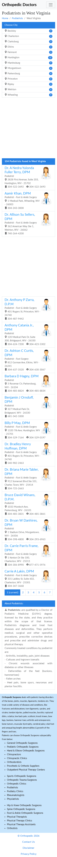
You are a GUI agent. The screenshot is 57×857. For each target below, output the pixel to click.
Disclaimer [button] (28, 848)
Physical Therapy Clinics (19, 820)
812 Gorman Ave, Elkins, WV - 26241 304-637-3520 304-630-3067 (25, 360)
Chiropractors (14, 754)
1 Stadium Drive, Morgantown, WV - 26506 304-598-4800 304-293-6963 (25, 530)
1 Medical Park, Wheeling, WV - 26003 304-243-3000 (22, 200)
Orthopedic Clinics (16, 784)
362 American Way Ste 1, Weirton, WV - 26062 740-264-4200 (21, 224)
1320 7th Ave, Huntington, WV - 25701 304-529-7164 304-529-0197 (25, 430)
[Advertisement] (28, 128)
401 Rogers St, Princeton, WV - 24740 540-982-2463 (22, 453)
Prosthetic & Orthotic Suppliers (23, 766)
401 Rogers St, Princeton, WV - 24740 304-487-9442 (22, 309)
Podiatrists (17, 18)
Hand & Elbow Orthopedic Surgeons (26, 750)
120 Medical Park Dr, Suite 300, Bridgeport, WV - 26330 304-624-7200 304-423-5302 (25, 334)
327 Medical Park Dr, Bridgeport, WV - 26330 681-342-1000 (19, 407)
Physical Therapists (17, 817)
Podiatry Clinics (15, 791)
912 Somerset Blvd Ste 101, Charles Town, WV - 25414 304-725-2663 (22, 479)
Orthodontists (14, 762)
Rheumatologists (15, 795)
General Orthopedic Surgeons (22, 743)
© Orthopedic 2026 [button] (28, 836)
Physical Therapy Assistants (21, 824)
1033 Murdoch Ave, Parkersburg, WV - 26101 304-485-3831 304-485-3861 (25, 504)
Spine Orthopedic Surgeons (21, 809)
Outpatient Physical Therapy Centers (26, 770)
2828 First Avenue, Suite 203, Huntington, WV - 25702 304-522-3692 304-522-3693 (25, 177)
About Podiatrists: (14, 603)
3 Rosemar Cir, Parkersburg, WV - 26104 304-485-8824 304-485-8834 (25, 383)
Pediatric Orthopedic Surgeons (23, 747)
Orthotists (12, 828)
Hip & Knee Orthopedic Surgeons (24, 805)
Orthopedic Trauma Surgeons (22, 780)
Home (5, 18)
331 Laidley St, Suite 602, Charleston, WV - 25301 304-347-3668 (21, 578)
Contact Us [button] (28, 842)
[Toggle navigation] (50, 5)
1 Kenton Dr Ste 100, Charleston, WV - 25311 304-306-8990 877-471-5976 (25, 555)
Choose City (11, 25)
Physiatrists (13, 799)
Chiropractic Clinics (17, 758)
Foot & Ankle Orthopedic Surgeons (25, 813)
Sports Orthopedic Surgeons (21, 776)
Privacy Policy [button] (28, 854)
